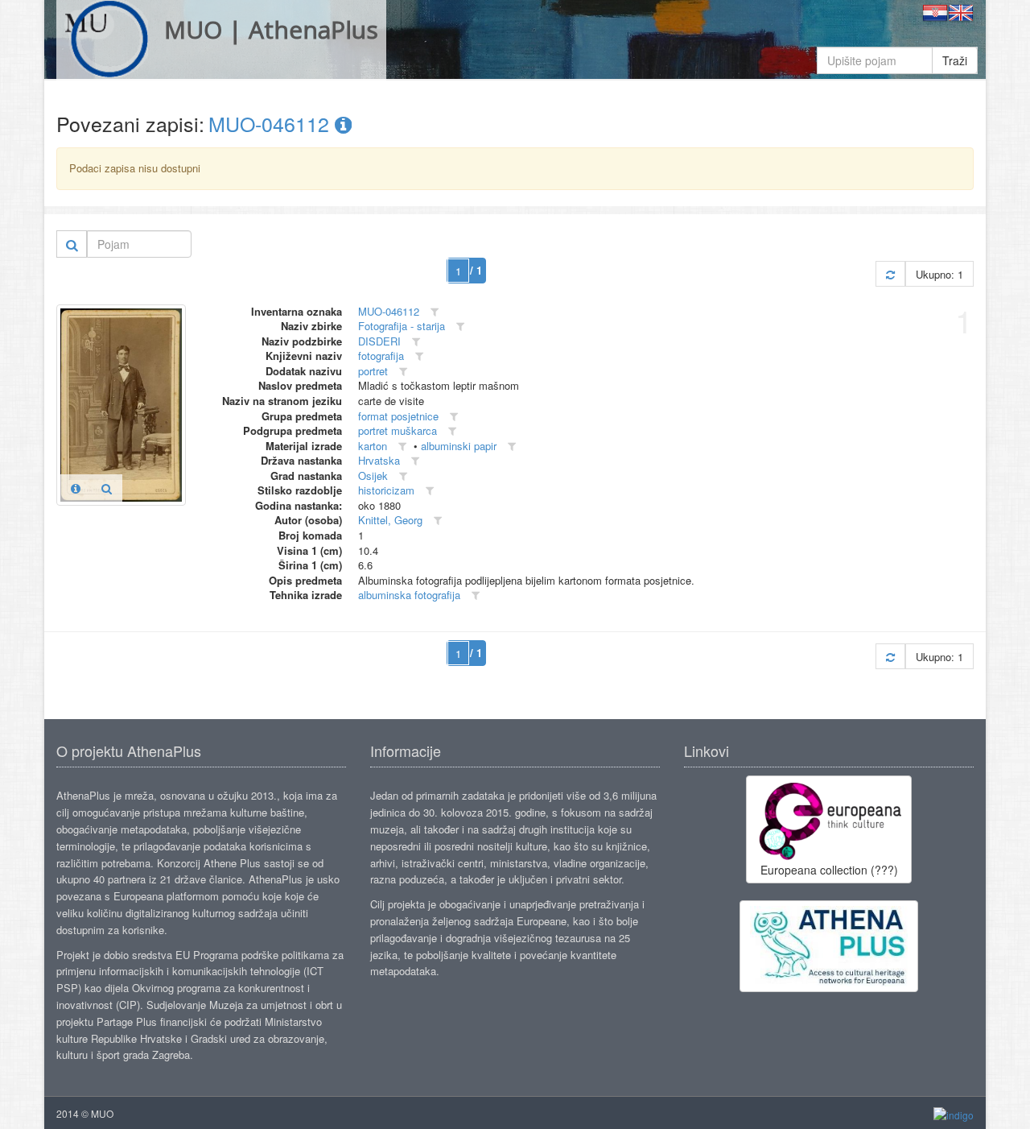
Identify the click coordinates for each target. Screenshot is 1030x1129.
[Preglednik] (106, 488)
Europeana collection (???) (829, 870)
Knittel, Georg (390, 519)
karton (372, 445)
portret (373, 370)
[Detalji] (75, 488)
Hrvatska (379, 460)
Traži (954, 60)
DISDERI (379, 341)
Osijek (373, 475)
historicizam (386, 490)
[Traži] (72, 244)
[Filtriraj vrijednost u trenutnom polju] (434, 312)
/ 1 (476, 270)
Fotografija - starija (401, 325)
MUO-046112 (271, 123)
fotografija (381, 355)
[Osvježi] (890, 274)
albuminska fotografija (409, 594)
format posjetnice (398, 416)
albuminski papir (458, 445)
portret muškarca (397, 430)
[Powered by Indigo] (953, 1114)
